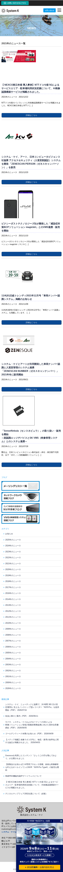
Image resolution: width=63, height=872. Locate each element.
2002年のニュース (13, 670)
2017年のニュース (13, 587)
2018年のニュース (13, 581)
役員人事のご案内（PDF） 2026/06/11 (21, 716)
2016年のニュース (13, 593)
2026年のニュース (13, 688)
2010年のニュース (13, 623)
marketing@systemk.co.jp (12, 829)
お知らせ (9, 534)
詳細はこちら (31, 115)
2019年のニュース (13, 575)
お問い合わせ (49, 10)
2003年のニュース (13, 664)
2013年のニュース (13, 605)
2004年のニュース (13, 659)
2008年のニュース (13, 635)
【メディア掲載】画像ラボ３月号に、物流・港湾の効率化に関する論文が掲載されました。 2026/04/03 (32, 741)
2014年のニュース (13, 599)
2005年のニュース (13, 653)
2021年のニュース (13, 563)
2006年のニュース (13, 647)
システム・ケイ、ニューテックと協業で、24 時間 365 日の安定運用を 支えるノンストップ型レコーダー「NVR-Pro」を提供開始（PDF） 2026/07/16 (32, 707)
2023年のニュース (13, 552)
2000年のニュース (13, 682)
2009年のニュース (13, 629)
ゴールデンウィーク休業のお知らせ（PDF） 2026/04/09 (29, 733)
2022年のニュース (13, 557)
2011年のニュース (13, 617)
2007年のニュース (13, 641)
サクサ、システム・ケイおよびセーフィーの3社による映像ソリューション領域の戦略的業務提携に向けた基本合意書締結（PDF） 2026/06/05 (32, 725)
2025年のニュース (13, 540)
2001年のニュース (13, 676)
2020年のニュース (13, 569)
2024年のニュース (13, 546)
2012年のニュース (13, 611)
